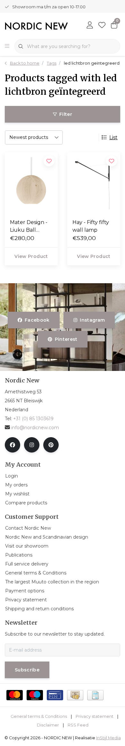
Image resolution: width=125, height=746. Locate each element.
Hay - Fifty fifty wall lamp (90, 226)
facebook (37, 320)
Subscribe (27, 670)
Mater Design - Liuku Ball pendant (28, 226)
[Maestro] (35, 695)
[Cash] (75, 695)
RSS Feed (78, 725)
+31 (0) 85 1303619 (33, 418)
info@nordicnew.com (35, 427)
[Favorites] (102, 25)
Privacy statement (94, 716)
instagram (92, 320)
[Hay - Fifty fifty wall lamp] (93, 182)
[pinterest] (51, 445)
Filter (65, 114)
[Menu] (7, 46)
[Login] (90, 25)
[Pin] (55, 695)
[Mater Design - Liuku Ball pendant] (31, 182)
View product (31, 256)
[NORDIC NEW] (36, 25)
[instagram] (31, 445)
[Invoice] (95, 695)
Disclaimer (48, 725)
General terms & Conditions (39, 716)
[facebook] (12, 445)
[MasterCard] (14, 695)
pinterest (65, 339)
